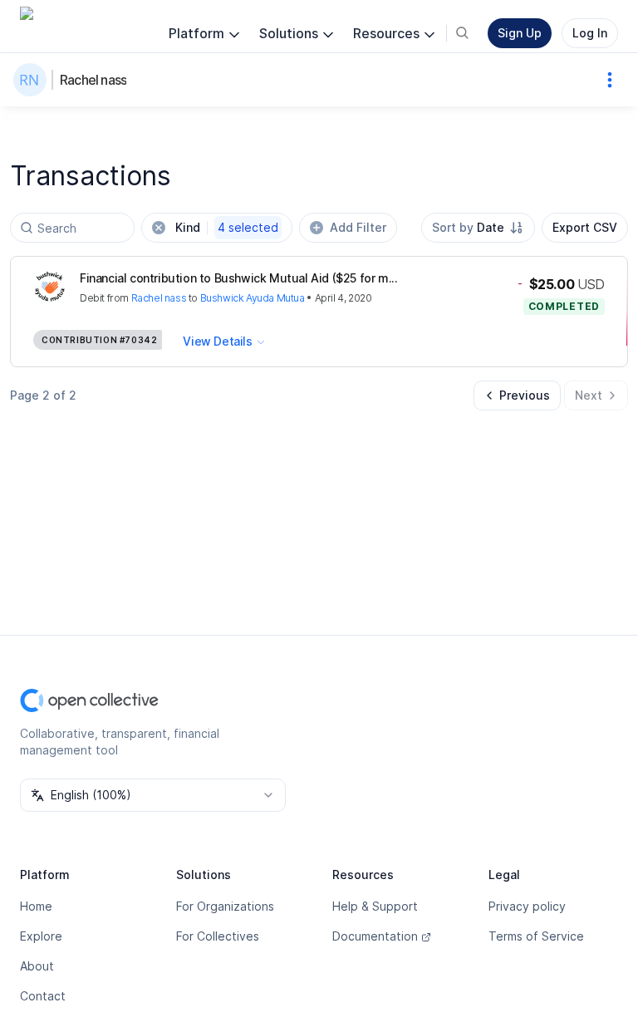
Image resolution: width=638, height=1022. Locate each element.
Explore (41, 936)
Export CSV (584, 227)
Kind (226, 227)
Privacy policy (527, 906)
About (37, 966)
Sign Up (520, 33)
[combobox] (478, 228)
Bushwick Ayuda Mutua (252, 298)
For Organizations (225, 906)
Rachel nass (93, 79)
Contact (43, 996)
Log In (589, 33)
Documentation (375, 936)
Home (36, 906)
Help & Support (375, 906)
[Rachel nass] (33, 79)
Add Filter (358, 227)
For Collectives (217, 936)
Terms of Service (536, 936)
